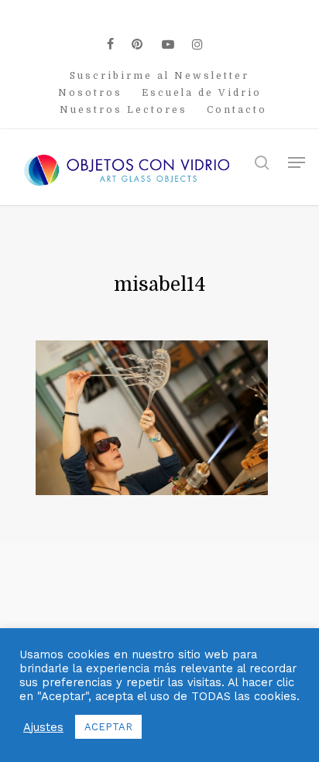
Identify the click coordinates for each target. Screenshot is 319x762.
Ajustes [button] (43, 727)
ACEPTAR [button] (108, 727)
